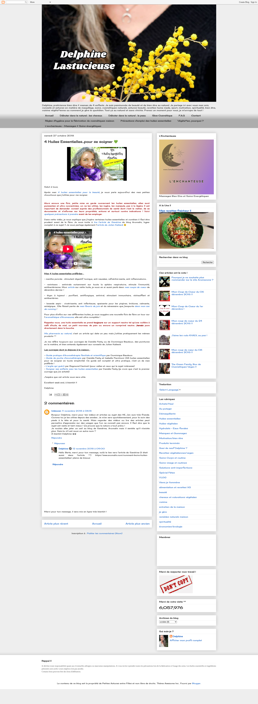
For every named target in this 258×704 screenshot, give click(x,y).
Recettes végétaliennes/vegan (176, 453)
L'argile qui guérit (55, 366)
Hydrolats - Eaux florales (173, 428)
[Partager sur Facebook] (64, 394)
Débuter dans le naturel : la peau (127, 115)
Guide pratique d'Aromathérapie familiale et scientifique (76, 355)
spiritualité (165, 521)
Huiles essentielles (170, 418)
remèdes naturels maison (173, 516)
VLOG (162, 477)
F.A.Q (182, 115)
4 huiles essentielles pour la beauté (78, 192)
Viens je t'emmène (169, 482)
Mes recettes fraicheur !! (175, 210)
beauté (163, 492)
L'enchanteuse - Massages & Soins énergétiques (73, 126)
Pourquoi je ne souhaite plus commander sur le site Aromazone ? (192, 278)
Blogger (196, 683)
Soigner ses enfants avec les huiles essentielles (72, 369)
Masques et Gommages (173, 433)
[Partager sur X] (61, 394)
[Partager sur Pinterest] (67, 394)
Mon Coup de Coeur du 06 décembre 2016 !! (188, 293)
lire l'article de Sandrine (108, 222)
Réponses (59, 443)
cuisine (163, 502)
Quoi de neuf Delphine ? (173, 448)
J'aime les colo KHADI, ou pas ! (189, 335)
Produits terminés (169, 443)
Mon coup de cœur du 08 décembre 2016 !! (187, 351)
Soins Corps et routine (172, 458)
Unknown (56, 411)
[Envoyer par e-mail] (55, 394)
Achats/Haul (166, 403)
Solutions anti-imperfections (175, 467)
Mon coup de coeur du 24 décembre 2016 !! (187, 322)
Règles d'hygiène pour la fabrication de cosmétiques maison (79, 120)
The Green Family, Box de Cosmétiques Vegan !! (186, 365)
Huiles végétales (168, 423)
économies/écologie (170, 526)
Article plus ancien (138, 523)
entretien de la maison (172, 507)
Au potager (165, 408)
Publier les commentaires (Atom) (104, 533)
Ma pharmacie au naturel (58, 333)
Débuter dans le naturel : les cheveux (81, 115)
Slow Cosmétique (162, 115)
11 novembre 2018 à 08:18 (77, 411)
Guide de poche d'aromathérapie (63, 358)
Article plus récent (56, 523)
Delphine (63, 448)
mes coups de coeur (135, 287)
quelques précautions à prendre (61, 214)
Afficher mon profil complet (186, 640)
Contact (196, 115)
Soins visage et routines (173, 462)
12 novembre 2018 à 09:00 (89, 448)
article (71, 287)
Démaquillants (167, 413)
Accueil (49, 115)
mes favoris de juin (90, 306)
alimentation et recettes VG (175, 487)
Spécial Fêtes (167, 472)
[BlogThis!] (58, 394)
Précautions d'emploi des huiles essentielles (146, 120)
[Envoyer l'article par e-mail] (50, 394)
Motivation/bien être (171, 438)
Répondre (56, 438)
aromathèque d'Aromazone (59, 317)
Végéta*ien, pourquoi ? (191, 120)
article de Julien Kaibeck (110, 225)
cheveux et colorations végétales (178, 497)
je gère (163, 512)
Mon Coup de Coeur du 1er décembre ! (187, 307)
